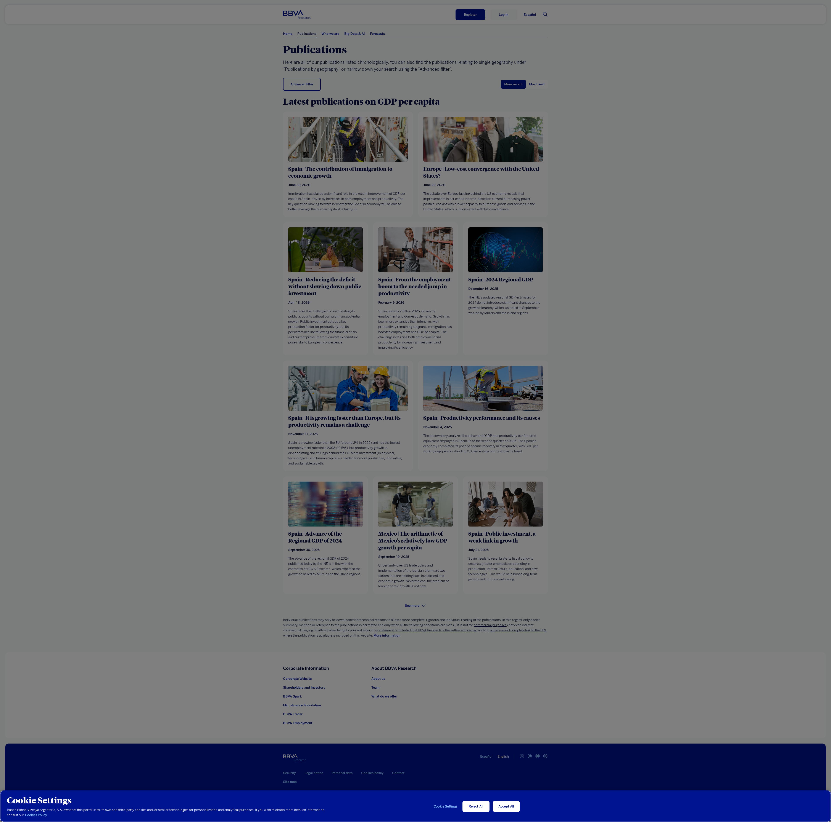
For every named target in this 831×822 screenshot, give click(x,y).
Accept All (506, 806)
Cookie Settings (445, 806)
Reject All (476, 806)
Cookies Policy (36, 815)
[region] (415, 806)
